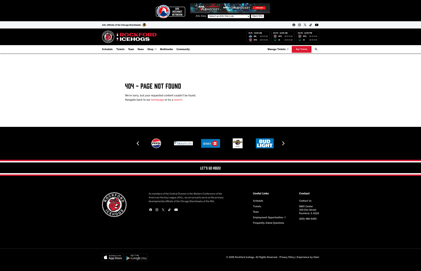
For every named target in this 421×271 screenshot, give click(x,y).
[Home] (129, 37)
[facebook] (294, 25)
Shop (150, 49)
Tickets (120, 49)
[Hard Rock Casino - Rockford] (238, 143)
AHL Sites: (201, 16)
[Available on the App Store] (113, 257)
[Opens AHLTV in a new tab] (230, 8)
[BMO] (210, 143)
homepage (157, 100)
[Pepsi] (156, 143)
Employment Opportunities (268, 218)
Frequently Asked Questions (268, 223)
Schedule (107, 49)
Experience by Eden (308, 257)
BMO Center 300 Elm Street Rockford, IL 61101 (309, 210)
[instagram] (299, 25)
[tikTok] (311, 25)
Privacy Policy (287, 257)
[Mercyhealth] (183, 143)
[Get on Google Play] (137, 257)
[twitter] (305, 25)
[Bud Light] (264, 143)
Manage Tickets (276, 49)
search (178, 100)
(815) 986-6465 (308, 219)
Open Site (257, 16)
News (141, 49)
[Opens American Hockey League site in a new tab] (170, 11)
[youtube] (316, 25)
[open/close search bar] (316, 49)
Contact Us (305, 201)
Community (183, 49)
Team (131, 49)
